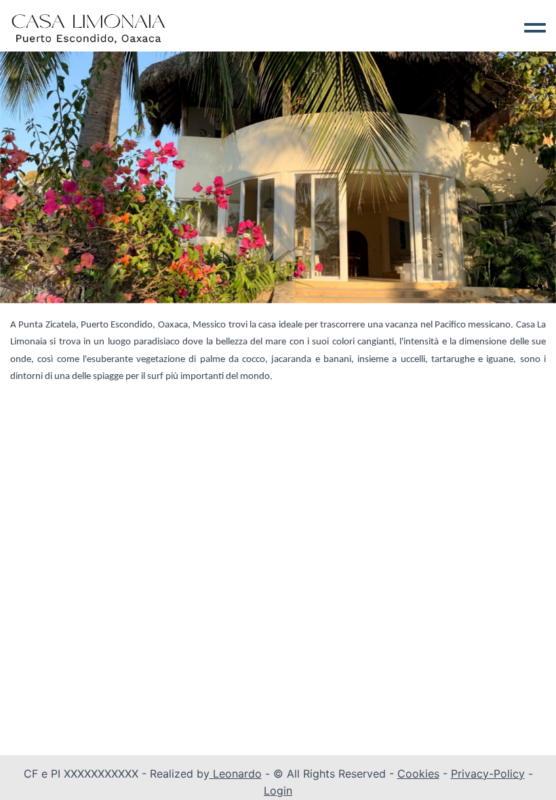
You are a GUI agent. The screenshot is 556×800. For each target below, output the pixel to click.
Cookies (418, 773)
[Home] (88, 27)
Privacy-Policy (488, 773)
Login (278, 790)
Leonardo (236, 773)
